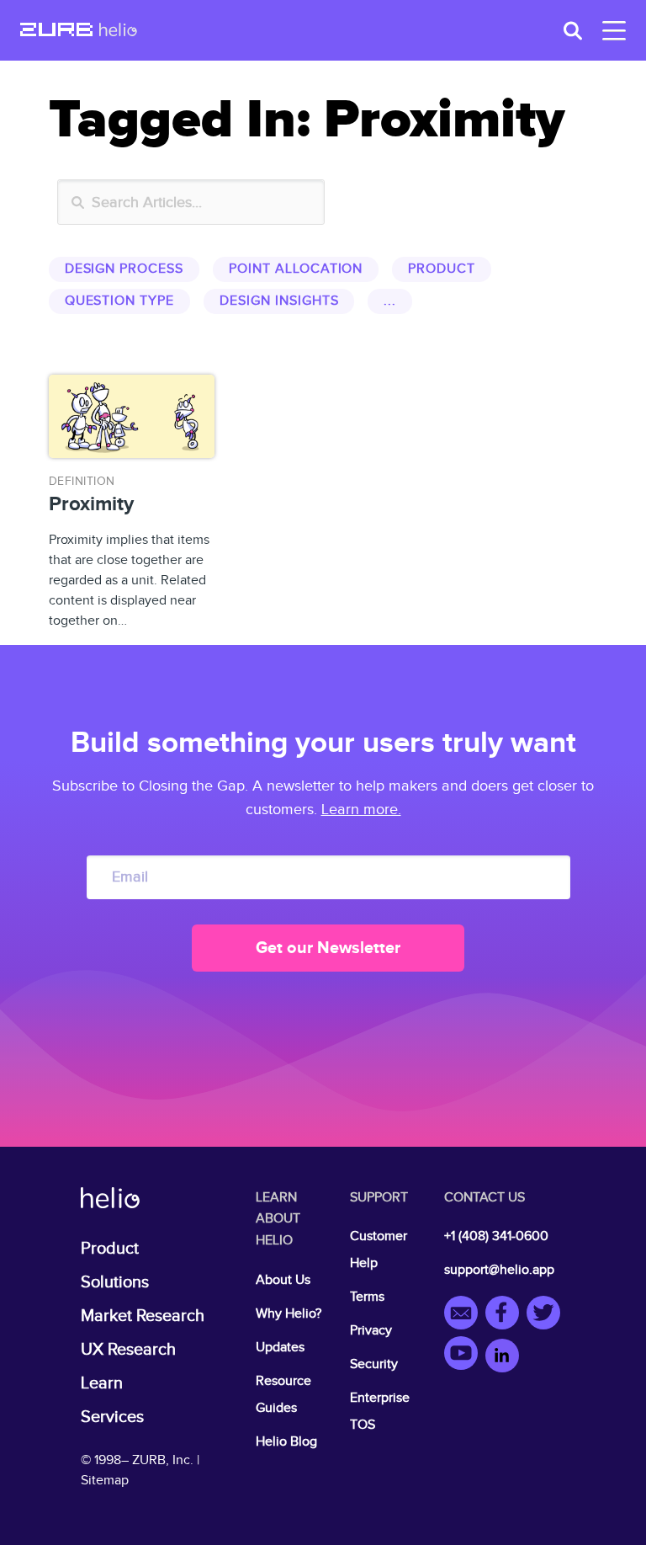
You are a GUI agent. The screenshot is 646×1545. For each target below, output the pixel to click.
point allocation (296, 269)
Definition (82, 481)
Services (112, 1417)
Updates (280, 1348)
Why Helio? (288, 1314)
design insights (279, 301)
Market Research (142, 1316)
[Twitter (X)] (545, 1316)
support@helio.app (499, 1270)
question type (119, 301)
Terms (367, 1297)
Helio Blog (286, 1442)
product (441, 269)
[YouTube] (464, 1356)
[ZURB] (56, 31)
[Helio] (118, 31)
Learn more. (361, 809)
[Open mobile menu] (611, 30)
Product (110, 1249)
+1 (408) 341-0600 (496, 1236)
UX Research (128, 1350)
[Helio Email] (464, 1316)
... (390, 301)
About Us (283, 1280)
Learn (102, 1383)
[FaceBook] (506, 1316)
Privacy (371, 1331)
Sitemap (105, 1481)
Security (374, 1364)
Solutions (115, 1282)
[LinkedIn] (502, 1356)
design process (124, 269)
